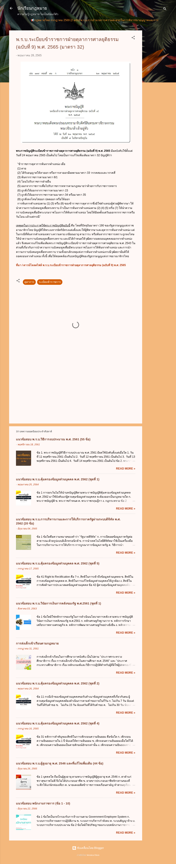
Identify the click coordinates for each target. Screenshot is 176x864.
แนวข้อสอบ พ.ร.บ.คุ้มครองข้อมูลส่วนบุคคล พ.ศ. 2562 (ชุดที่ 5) (57, 563)
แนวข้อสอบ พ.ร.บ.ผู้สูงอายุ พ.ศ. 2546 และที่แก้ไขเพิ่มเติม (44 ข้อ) (59, 763)
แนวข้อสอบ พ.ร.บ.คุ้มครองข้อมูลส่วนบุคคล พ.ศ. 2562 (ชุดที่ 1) (57, 479)
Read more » (125, 468)
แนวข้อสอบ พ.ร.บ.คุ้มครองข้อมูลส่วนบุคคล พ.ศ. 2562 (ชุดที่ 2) (57, 683)
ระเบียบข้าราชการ (50, 282)
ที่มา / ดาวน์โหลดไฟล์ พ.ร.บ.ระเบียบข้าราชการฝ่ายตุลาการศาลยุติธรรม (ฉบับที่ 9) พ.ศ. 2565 (71, 265)
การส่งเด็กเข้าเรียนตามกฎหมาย (37, 643)
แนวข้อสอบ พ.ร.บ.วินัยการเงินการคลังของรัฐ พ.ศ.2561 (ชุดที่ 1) (58, 603)
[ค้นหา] (165, 9)
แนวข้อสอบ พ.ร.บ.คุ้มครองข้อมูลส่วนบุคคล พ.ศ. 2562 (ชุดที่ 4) (57, 723)
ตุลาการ (29, 282)
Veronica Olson (93, 855)
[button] (133, 38)
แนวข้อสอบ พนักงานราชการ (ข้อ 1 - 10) (43, 803)
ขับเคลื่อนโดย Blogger (90, 847)
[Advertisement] (156, 81)
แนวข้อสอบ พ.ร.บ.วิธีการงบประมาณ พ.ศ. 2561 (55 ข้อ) (53, 439)
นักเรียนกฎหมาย (32, 8)
